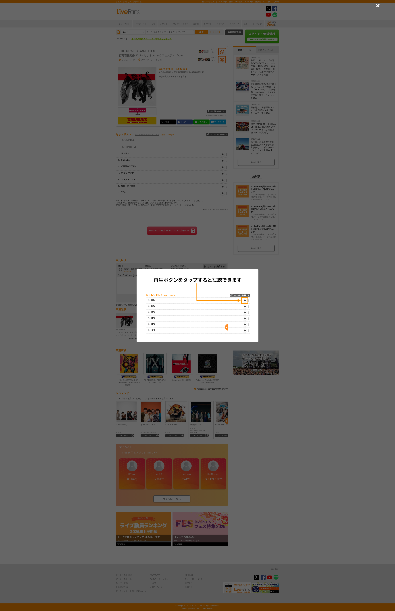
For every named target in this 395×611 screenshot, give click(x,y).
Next (226, 327)
